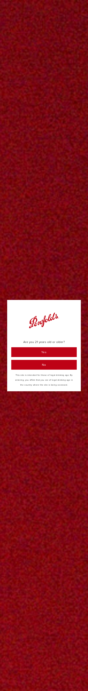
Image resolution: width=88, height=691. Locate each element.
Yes (44, 352)
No (44, 365)
